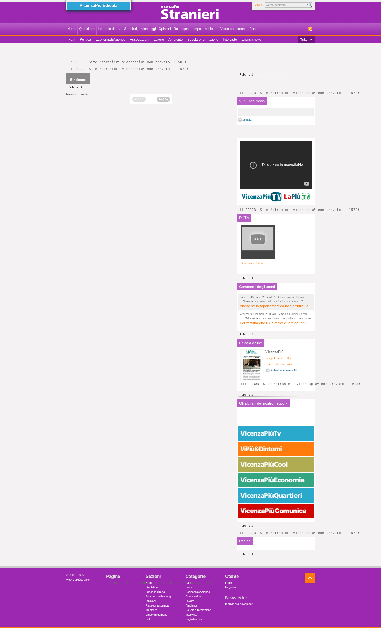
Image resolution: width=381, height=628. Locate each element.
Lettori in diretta (109, 29)
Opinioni (165, 29)
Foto (252, 29)
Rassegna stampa (187, 29)
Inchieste (210, 29)
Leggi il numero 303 (278, 358)
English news (252, 39)
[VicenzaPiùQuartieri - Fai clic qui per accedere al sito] (276, 495)
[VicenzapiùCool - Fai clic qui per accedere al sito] (276, 464)
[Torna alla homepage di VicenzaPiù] (190, 13)
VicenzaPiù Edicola (98, 5)
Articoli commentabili (283, 370)
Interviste (230, 39)
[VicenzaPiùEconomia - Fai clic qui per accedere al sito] (276, 479)
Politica (85, 39)
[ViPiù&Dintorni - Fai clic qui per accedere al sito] (276, 448)
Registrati (231, 587)
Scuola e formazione (202, 39)
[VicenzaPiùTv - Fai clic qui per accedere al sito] (276, 433)
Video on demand (233, 29)
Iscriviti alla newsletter (239, 603)
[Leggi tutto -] (276, 112)
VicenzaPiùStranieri (78, 579)
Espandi (247, 119)
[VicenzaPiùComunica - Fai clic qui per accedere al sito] (276, 510)
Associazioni (139, 39)
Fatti (71, 39)
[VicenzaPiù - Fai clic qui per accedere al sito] (276, 417)
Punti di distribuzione (279, 364)
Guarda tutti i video (252, 263)
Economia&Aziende (110, 39)
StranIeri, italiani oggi (140, 29)
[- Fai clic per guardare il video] (258, 253)
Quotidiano (87, 29)
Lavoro (159, 39)
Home (71, 29)
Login (258, 4)
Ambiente (175, 39)
